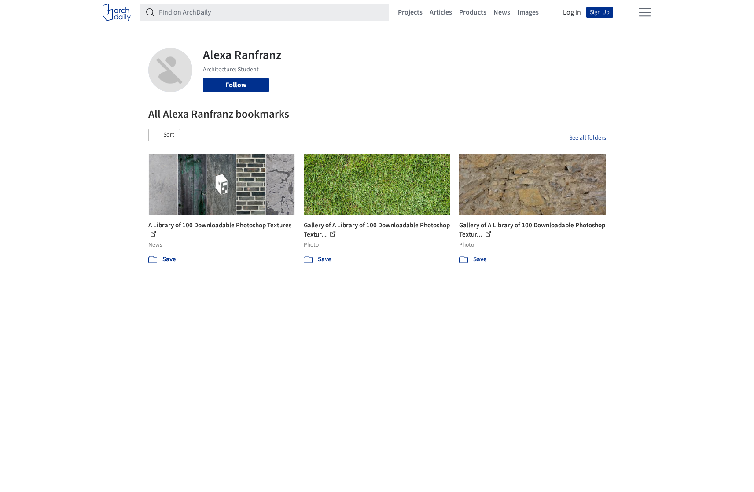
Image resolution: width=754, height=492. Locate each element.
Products (472, 12)
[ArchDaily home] (117, 12)
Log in (572, 12)
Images (528, 12)
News (501, 12)
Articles (441, 12)
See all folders (587, 138)
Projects (410, 12)
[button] (164, 135)
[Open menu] (645, 12)
